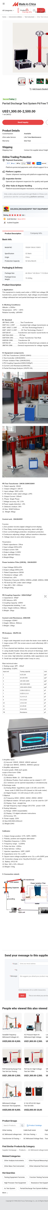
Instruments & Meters (15, 17)
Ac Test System (9, 1188)
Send (22, 995)
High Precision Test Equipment (15, 1183)
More (4, 1193)
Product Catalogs (35, 1125)
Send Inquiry (23, 122)
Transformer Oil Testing (10, 1138)
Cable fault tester (30, 1130)
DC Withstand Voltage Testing (34, 1138)
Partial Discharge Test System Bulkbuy (34, 1188)
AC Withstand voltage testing (12, 1134)
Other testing (7, 1130)
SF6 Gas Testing (29, 1134)
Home (4, 17)
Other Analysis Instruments (14, 1160)
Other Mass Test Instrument (14, 1166)
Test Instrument (29, 17)
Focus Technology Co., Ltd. (29, 1201)
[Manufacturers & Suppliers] (24, 4)
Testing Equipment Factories (14, 1177)
